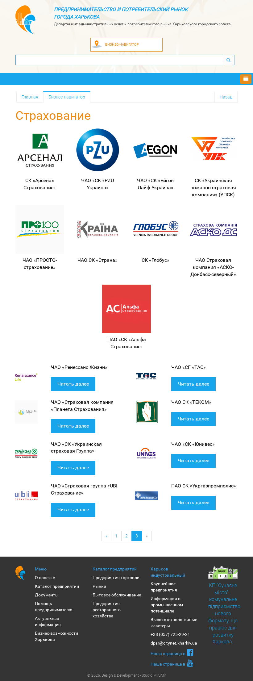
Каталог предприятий (57, 586)
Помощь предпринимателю (53, 606)
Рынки (99, 586)
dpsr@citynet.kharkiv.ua (174, 643)
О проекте (45, 577)
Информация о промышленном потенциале (167, 604)
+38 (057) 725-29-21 (170, 634)
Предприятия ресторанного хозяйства (107, 609)
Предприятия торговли (116, 577)
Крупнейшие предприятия (164, 586)
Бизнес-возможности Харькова (56, 636)
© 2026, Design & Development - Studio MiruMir (126, 675)
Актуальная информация (48, 621)
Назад (226, 97)
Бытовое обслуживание (117, 594)
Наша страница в (168, 653)
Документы (47, 594)
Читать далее (73, 384)
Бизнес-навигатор (66, 97)
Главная (30, 97)
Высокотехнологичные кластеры (174, 622)
